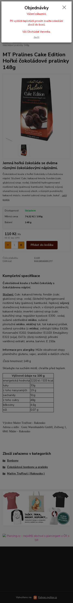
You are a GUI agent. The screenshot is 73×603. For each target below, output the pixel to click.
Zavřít (36, 37)
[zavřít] (64, 7)
